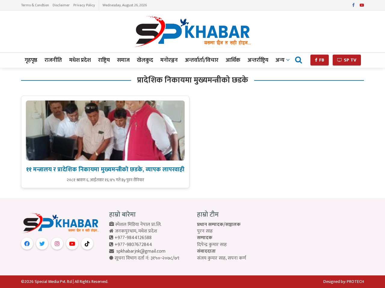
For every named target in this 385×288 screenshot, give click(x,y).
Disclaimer (61, 5)
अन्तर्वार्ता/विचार (201, 60)
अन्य (280, 60)
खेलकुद (145, 60)
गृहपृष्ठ (31, 60)
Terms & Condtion (35, 5)
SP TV (349, 60)
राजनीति (53, 60)
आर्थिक (233, 60)
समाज (123, 60)
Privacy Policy (84, 5)
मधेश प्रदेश (80, 60)
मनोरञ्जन (169, 60)
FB (321, 60)
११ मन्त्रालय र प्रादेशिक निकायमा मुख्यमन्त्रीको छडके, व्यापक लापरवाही (105, 169)
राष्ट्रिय (104, 60)
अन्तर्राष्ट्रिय (258, 60)
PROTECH (355, 281)
